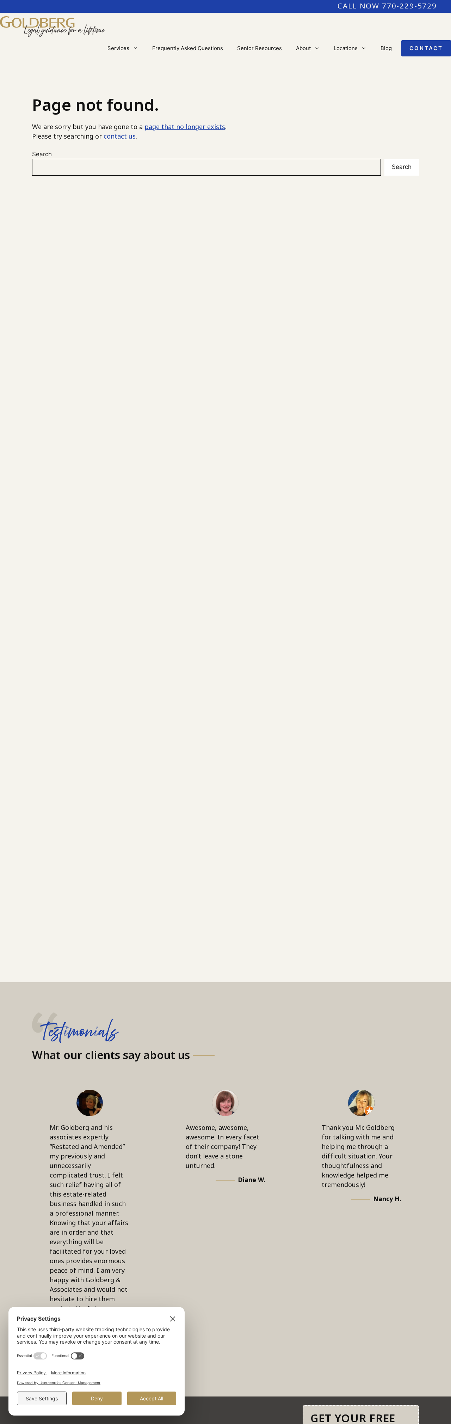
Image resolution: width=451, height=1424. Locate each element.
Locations (346, 48)
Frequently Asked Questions (187, 48)
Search (42, 154)
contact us (120, 136)
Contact (426, 48)
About (303, 48)
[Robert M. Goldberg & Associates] (52, 26)
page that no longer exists (184, 127)
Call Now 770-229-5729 (387, 6)
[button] (137, 48)
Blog (386, 48)
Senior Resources (259, 48)
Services (118, 48)
